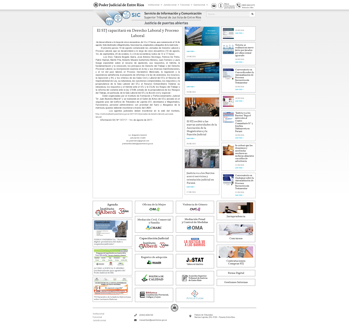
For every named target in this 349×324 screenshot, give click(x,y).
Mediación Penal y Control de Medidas (195, 220)
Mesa (226, 4)
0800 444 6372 (248, 5)
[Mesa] (221, 5)
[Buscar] (252, 14)
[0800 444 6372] (238, 5)
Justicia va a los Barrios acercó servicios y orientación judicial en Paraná (200, 178)
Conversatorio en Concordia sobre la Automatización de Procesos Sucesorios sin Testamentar (244, 76)
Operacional (199, 5)
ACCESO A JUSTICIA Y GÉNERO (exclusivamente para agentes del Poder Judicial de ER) (109, 270)
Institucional (153, 5)
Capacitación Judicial (154, 238)
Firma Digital (236, 273)
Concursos (236, 238)
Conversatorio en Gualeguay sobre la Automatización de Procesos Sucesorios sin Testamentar (244, 182)
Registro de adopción (154, 257)
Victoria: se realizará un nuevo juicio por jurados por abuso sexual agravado (244, 50)
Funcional (184, 5)
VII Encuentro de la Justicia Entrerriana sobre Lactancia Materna (112, 298)
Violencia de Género (195, 205)
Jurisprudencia (236, 216)
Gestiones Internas (236, 282)
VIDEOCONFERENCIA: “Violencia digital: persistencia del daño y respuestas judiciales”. (110, 242)
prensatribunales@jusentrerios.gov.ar (137, 144)
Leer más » (191, 51)
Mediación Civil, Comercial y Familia (154, 221)
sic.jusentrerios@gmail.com (137, 141)
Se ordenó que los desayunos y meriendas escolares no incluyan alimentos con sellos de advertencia (244, 153)
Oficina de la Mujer (154, 205)
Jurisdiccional (169, 5)
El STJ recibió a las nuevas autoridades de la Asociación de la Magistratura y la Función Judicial (202, 128)
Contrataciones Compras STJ (235, 262)
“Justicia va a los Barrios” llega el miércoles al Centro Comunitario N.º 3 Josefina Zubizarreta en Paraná (244, 122)
